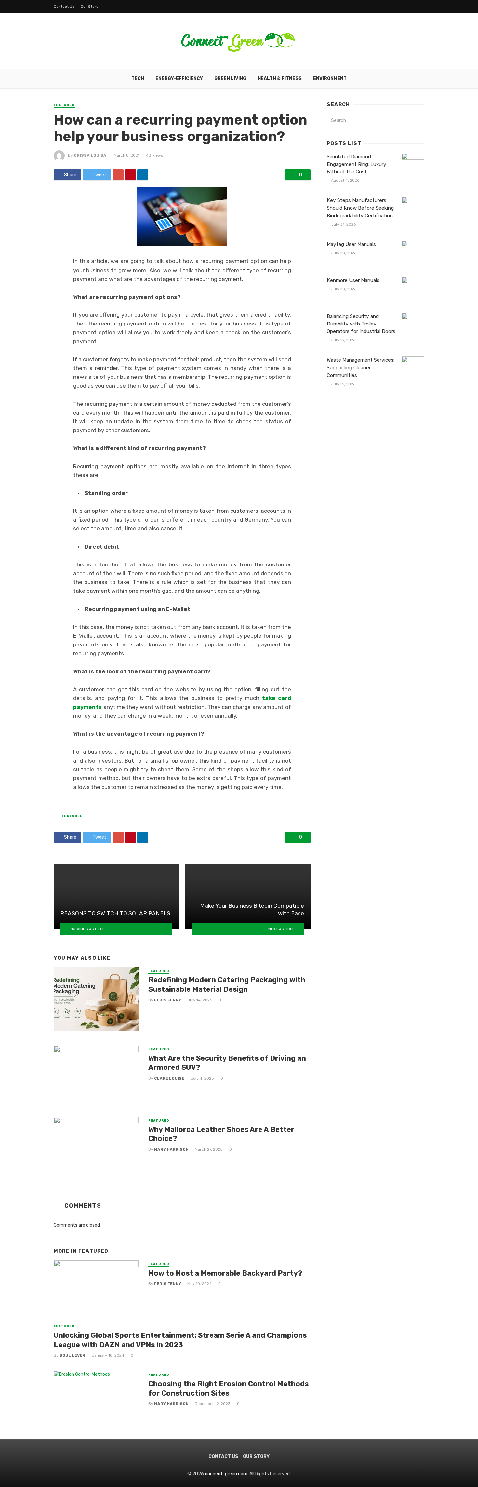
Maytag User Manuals (351, 244)
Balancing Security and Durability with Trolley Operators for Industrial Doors (361, 323)
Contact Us (64, 6)
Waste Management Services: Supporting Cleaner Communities (360, 367)
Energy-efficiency (179, 78)
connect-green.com (226, 1474)
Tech (137, 78)
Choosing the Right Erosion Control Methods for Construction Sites (228, 1388)
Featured (64, 105)
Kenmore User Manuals (353, 280)
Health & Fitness (280, 78)
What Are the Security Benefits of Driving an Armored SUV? (227, 1062)
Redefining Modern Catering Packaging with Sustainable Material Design (226, 984)
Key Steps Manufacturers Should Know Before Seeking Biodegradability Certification (360, 207)
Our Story (90, 6)
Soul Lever (72, 1355)
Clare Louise (169, 1078)
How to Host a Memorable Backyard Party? (225, 1273)
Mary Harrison (171, 1149)
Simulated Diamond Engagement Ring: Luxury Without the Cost (356, 164)
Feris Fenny (167, 1000)
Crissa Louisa (90, 155)
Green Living (230, 78)
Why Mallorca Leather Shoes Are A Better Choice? (221, 1134)
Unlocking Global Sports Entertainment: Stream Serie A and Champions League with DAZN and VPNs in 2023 (180, 1339)
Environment (330, 78)
